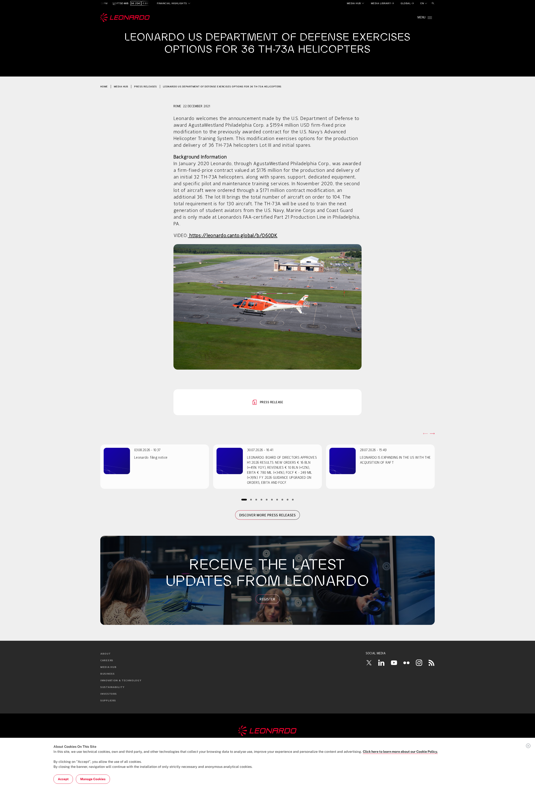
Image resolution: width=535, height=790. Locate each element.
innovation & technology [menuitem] (120, 680)
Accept (63, 779)
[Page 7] (277, 499)
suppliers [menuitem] (108, 700)
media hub (121, 86)
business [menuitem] (107, 674)
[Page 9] (287, 499)
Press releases (145, 86)
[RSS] (431, 662)
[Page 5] (266, 499)
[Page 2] (251, 499)
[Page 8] (282, 499)
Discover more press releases (267, 515)
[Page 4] (261, 499)
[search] (433, 3)
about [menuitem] (105, 654)
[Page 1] (244, 499)
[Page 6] (272, 499)
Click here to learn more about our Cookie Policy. (400, 752)
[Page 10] (293, 499)
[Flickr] (406, 662)
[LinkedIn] (381, 662)
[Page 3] (256, 499)
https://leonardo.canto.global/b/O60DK (233, 236)
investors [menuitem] (108, 694)
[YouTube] (394, 662)
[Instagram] (419, 662)
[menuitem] (355, 3)
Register (267, 599)
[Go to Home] (267, 731)
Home (104, 86)
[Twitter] (369, 662)
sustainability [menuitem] (112, 687)
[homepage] (125, 17)
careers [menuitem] (106, 660)
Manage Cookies (93, 779)
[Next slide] (432, 433)
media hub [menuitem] (108, 667)
